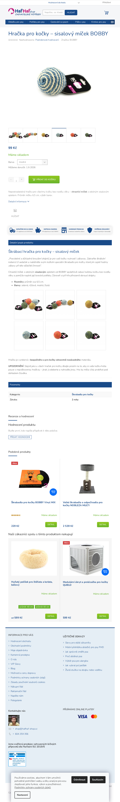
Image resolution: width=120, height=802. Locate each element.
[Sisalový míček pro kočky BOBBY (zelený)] (91, 330)
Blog (13, 668)
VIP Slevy (16, 663)
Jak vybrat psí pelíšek (76, 665)
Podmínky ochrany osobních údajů (32, 787)
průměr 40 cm (26, 606)
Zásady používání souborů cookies (28, 682)
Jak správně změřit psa (76, 651)
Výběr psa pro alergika (76, 660)
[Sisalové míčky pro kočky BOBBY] (28, 299)
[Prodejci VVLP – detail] (17, 759)
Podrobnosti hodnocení (47, 39)
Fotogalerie (16, 700)
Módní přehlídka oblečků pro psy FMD (84, 647)
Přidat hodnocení (20, 437)
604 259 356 (21, 733)
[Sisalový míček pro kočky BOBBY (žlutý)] (91, 299)
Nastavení (22, 795)
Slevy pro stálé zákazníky (78, 642)
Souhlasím (97, 779)
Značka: (69, 39)
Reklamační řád (18, 691)
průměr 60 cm (42, 606)
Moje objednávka (19, 650)
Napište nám (17, 695)
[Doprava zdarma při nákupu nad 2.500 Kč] (47, 229)
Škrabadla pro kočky (82, 394)
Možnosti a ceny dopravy (23, 673)
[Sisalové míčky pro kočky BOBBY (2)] (60, 299)
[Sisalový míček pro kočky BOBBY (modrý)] (28, 330)
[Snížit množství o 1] (11, 179)
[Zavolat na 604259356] (9, 2)
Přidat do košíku (46, 179)
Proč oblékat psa (73, 656)
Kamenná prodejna (20, 654)
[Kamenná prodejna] (73, 229)
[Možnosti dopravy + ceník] (21, 229)
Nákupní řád (17, 686)
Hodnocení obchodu (57, 2)
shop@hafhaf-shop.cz (26, 728)
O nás (14, 659)
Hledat (71, 12)
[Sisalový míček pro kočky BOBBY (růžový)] (60, 330)
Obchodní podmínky (21, 645)
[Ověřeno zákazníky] (99, 229)
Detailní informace (17, 201)
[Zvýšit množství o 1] (21, 179)
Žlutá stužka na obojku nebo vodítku (83, 669)
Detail (51, 524)
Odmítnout (79, 779)
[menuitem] (15, 22)
